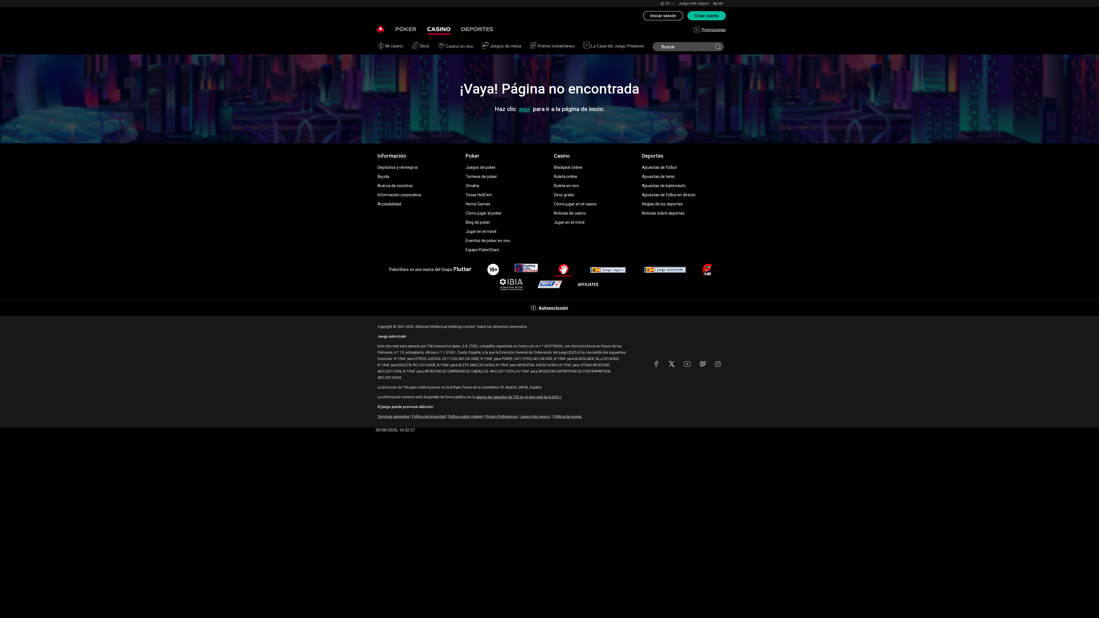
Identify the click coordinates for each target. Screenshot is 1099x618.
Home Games (478, 204)
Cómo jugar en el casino (575, 204)
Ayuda (718, 3)
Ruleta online (565, 176)
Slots (424, 46)
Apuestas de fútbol (659, 167)
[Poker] (406, 30)
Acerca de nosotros (395, 185)
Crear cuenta (707, 15)
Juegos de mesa (505, 46)
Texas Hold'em (479, 195)
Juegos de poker (481, 167)
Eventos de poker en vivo (488, 240)
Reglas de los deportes (662, 204)
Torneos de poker (481, 176)
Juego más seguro (694, 3)
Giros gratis (564, 195)
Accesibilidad (389, 204)
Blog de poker (478, 222)
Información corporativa (399, 195)
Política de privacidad (429, 417)
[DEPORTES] (477, 30)
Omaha (472, 185)
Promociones (714, 29)
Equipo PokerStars (482, 249)
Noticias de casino (570, 213)
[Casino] (438, 30)
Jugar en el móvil (481, 231)
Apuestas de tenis (658, 176)
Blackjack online (568, 167)
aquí (524, 109)
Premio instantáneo (556, 46)
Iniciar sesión (663, 15)
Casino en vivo (459, 46)
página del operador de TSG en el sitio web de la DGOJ (518, 397)
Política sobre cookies (465, 417)
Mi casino (394, 46)
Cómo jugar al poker (484, 213)
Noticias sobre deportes (663, 213)
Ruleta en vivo (566, 185)
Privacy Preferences (501, 417)
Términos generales (393, 417)
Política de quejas (568, 417)
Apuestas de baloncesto (664, 185)
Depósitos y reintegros (397, 167)
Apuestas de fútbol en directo (668, 195)
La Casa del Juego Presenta (617, 46)
